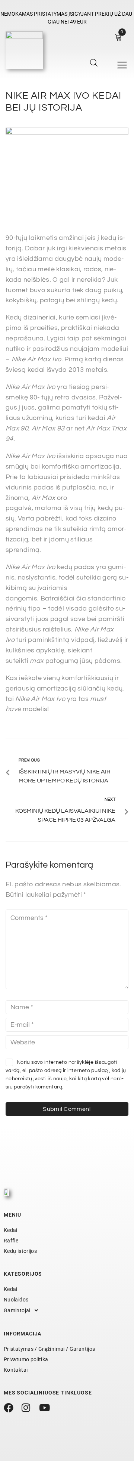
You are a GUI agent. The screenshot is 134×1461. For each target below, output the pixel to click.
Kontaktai (16, 1370)
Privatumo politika (26, 1359)
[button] (122, 65)
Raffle (11, 1241)
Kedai (10, 1230)
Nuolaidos (16, 1300)
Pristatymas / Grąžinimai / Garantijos (49, 1349)
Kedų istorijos (20, 1251)
